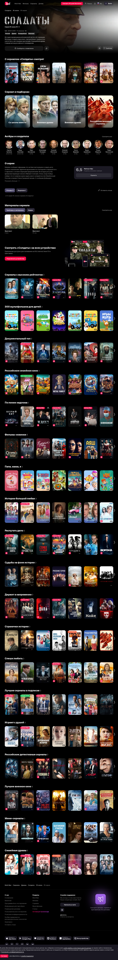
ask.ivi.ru (63, 915)
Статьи (34, 909)
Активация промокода (40, 911)
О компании (9, 898)
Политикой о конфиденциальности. (12, 952)
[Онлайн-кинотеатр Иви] (8, 3)
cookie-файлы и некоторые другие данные (77, 948)
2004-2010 (12, 31)
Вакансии (8, 900)
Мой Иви (35, 898)
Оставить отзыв (10, 924)
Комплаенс (8, 922)
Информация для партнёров (15, 906)
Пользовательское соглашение (16, 911)
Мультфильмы (37, 906)
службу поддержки (27, 956)
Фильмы (35, 900)
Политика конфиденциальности (16, 914)
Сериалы (35, 903)
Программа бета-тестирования (16, 903)
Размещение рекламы (12, 909)
